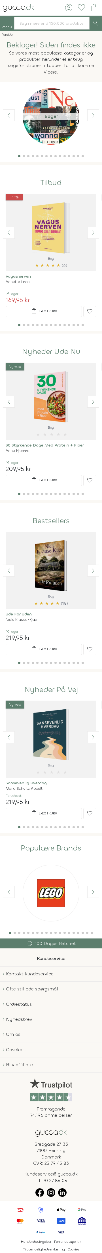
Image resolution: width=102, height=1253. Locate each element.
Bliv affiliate (19, 1065)
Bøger (51, 116)
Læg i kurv (44, 311)
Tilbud (51, 183)
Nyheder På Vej (51, 690)
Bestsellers (51, 521)
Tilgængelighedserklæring (44, 1249)
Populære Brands (51, 848)
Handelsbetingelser (36, 1241)
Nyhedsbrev (19, 1019)
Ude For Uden (19, 614)
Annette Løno (17, 281)
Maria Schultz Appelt (24, 788)
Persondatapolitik (67, 1241)
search (95, 23)
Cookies (73, 1249)
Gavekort (16, 1050)
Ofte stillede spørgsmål (32, 989)
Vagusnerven (18, 276)
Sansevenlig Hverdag (26, 783)
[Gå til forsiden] (51, 1132)
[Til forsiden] (18, 7)
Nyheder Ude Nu (51, 352)
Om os (13, 1034)
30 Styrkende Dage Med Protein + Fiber (45, 445)
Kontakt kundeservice (30, 974)
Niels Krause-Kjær (21, 619)
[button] (19, 156)
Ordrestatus (19, 1004)
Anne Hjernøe (17, 450)
